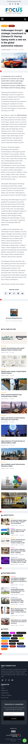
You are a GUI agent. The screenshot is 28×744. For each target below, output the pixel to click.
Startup (11, 25)
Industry (4, 25)
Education (5, 632)
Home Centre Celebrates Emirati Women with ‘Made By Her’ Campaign (18, 551)
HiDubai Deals (5, 693)
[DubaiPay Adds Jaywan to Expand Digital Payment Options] (14, 361)
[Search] (25, 19)
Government (5, 638)
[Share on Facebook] (6, 293)
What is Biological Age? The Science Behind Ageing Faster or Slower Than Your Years (18, 611)
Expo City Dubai (6, 635)
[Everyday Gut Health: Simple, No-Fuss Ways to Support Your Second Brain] (6, 522)
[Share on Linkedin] (22, 293)
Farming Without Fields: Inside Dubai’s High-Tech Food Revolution (17, 591)
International (14, 640)
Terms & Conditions (6, 695)
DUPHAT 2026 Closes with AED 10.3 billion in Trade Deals (18, 531)
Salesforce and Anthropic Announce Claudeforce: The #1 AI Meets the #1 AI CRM (19, 560)
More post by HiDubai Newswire (14, 320)
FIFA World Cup (17, 635)
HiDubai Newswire (6, 49)
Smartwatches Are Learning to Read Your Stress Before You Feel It (19, 621)
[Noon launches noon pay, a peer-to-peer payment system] (14, 500)
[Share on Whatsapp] (14, 293)
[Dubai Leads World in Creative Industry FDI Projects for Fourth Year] (14, 407)
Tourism (4, 649)
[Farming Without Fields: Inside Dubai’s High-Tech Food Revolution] (6, 591)
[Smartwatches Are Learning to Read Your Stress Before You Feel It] (6, 622)
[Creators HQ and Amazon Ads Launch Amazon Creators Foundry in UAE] (14, 338)
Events (13, 528)
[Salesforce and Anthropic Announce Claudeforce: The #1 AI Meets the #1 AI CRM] (6, 561)
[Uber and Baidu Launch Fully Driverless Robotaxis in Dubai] (14, 454)
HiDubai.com (4, 690)
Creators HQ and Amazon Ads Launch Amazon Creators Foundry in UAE (18, 541)
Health (13, 518)
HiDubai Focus (12, 739)
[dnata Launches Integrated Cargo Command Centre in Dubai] (14, 384)
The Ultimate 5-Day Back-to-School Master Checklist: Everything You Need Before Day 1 (19, 580)
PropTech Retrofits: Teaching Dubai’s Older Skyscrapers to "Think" (17, 600)
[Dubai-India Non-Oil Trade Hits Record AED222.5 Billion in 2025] (14, 431)
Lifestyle (13, 576)
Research (20, 643)
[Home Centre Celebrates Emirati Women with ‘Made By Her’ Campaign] (6, 551)
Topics (3, 688)
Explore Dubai (21, 632)
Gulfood (14, 638)
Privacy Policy (5, 697)
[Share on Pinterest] (18, 293)
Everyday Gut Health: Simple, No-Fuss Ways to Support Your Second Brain (19, 522)
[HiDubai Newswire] (14, 316)
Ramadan (12, 643)
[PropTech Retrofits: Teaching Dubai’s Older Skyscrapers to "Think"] (6, 601)
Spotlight (5, 646)
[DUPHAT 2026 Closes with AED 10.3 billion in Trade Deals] (6, 532)
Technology (14, 557)
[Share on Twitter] (10, 293)
